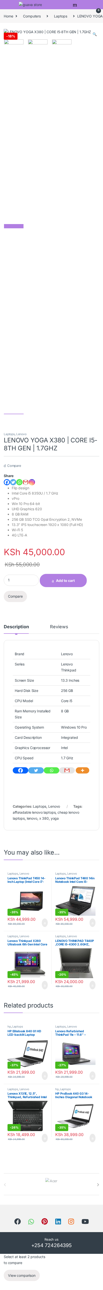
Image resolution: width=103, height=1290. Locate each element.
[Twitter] (13, 482)
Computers (32, 16)
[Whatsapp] (19, 482)
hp (9, 1026)
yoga (55, 818)
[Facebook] (7, 482)
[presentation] (98, 1184)
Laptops (60, 16)
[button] (94, 34)
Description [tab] (16, 627)
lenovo (32, 818)
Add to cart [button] (44, 922)
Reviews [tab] (59, 627)
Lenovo (21, 434)
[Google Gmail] (25, 482)
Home (8, 16)
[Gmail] (67, 770)
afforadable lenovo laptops (34, 812)
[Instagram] (32, 482)
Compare (14, 466)
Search (75, 4)
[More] (82, 770)
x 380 (44, 818)
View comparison (22, 1275)
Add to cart (65, 580)
